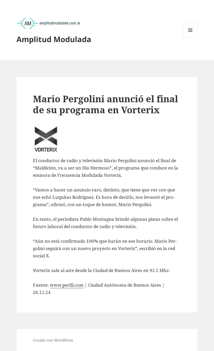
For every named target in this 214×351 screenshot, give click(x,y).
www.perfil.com (67, 285)
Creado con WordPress (53, 340)
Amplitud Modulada (53, 39)
